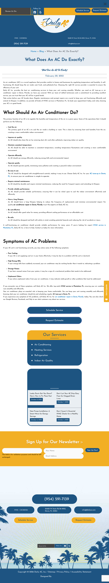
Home (34, 51)
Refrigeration (41, 355)
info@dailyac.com (74, 44)
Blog (41, 51)
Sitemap (51, 572)
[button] (105, 4)
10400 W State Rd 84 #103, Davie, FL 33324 (82, 38)
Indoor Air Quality (43, 361)
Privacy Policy (63, 572)
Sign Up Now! (92, 450)
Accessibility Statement (81, 572)
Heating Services (43, 350)
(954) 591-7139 (21, 44)
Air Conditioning (42, 345)
